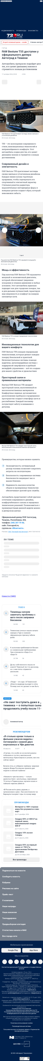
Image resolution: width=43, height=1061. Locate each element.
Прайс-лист (7, 898)
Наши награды (9, 910)
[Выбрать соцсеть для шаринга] (39, 82)
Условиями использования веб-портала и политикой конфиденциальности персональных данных (21, 1016)
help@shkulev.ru (36, 997)
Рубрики (6, 886)
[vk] (10, 965)
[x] (34, 965)
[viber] (22, 965)
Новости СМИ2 (9, 600)
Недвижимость (7, 31)
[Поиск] (29, 36)
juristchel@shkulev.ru (14, 997)
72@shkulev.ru (31, 993)
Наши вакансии (9, 916)
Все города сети (9, 940)
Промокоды (21, 31)
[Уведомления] (34, 36)
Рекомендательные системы (21, 1030)
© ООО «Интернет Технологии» (21, 1057)
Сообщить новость (11, 880)
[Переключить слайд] (4, 230)
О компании (8, 904)
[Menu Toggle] (3, 36)
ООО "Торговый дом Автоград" (18, 532)
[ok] (16, 965)
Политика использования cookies (22, 1027)
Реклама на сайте (10, 892)
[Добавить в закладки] (4, 82)
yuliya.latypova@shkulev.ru (21, 1002)
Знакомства (33, 31)
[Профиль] (40, 36)
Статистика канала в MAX (14, 934)
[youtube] (40, 965)
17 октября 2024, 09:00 (9, 74)
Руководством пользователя (21, 1012)
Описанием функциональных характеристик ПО (21, 1014)
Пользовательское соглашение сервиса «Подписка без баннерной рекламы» (21, 1034)
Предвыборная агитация (14, 928)
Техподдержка (9, 922)
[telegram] (4, 965)
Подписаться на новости (13, 874)
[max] (28, 965)
